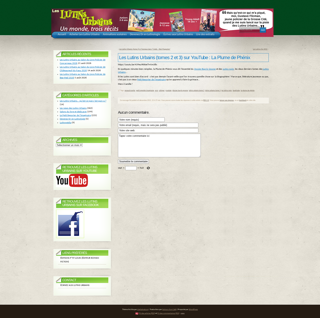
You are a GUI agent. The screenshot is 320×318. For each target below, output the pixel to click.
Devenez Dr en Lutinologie (72, 119)
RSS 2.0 (206, 100)
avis (156, 91)
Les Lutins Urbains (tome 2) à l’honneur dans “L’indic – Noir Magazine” (144, 49)
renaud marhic (130, 91)
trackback (242, 100)
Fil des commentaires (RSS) (168, 313)
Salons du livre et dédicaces (73, 112)
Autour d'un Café (169, 310)
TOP (183, 313)
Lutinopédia (65, 122)
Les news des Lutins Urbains (73, 108)
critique (161, 91)
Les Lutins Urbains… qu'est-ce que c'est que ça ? (83, 101)
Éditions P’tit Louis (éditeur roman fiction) (79, 260)
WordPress (193, 310)
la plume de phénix (247, 91)
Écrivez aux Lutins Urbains (74, 285)
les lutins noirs (226, 91)
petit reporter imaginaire (145, 91)
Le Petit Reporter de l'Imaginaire (75, 115)
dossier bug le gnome (180, 91)
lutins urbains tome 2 (196, 91)
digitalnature (142, 310)
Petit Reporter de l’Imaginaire (151, 79)
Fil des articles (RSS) (147, 313)
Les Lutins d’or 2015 (260, 49)
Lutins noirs (228, 69)
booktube (236, 91)
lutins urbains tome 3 (213, 91)
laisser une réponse (227, 100)
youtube (168, 91)
